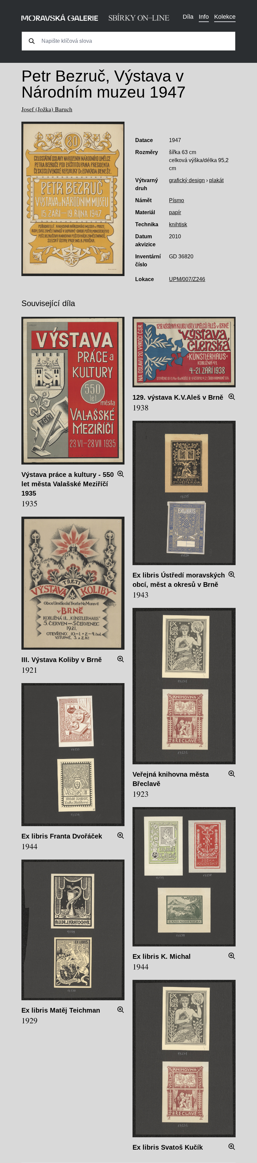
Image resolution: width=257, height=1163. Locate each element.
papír (175, 212)
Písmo (176, 200)
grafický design (187, 180)
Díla (188, 16)
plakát (216, 180)
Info (204, 16)
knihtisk (178, 224)
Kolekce (225, 16)
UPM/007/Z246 (187, 279)
